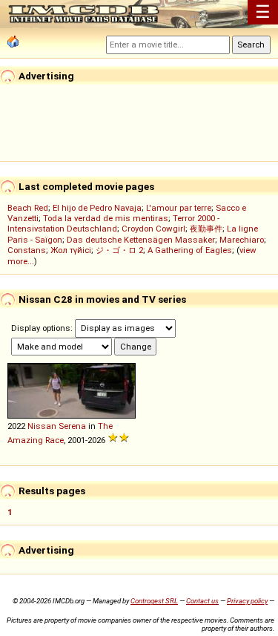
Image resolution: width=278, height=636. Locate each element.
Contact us (202, 601)
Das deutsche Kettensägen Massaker (141, 240)
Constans (26, 250)
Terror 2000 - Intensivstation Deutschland (113, 223)
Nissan (41, 426)
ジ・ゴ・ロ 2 (119, 250)
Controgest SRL (154, 601)
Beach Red (27, 208)
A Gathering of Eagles (190, 250)
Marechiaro (241, 240)
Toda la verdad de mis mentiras (105, 218)
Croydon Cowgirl (153, 228)
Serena (72, 426)
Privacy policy (247, 601)
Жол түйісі (70, 250)
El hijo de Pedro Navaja (97, 208)
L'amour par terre (178, 208)
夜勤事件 (206, 228)
